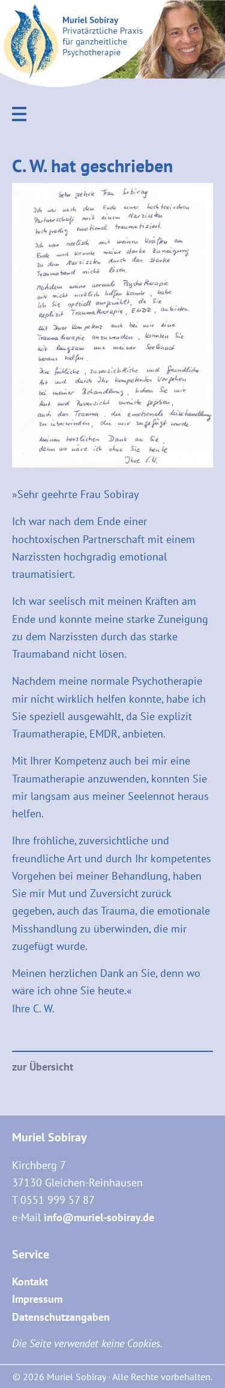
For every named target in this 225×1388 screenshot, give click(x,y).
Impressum (37, 1299)
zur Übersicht (42, 1067)
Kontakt (30, 1281)
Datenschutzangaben (61, 1317)
